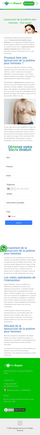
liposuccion (18, 82)
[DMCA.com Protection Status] (15, 411)
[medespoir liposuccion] (20, 3)
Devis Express (29, 3)
